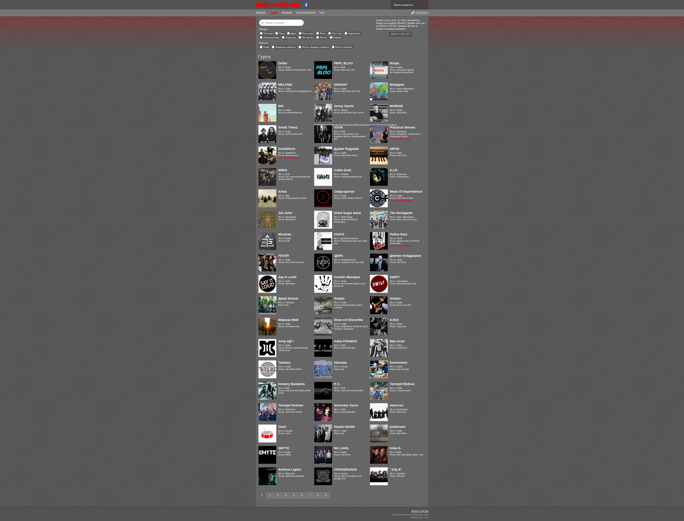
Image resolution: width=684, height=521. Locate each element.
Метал (323, 37)
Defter (282, 63)
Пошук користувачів (400, 514)
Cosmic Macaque (347, 277)
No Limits (341, 448)
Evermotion (398, 362)
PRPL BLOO (343, 63)
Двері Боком (288, 298)
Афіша (260, 12)
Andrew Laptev (289, 469)
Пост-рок (337, 33)
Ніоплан (340, 362)
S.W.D (394, 320)
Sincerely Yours (346, 405)
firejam (339, 298)
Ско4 (282, 427)
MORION (396, 106)
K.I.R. (394, 170)
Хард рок (290, 37)
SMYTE (283, 448)
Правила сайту (416, 517)
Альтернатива (271, 37)
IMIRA (282, 170)
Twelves (284, 362)
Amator (395, 298)
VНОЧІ (339, 234)
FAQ (426, 517)
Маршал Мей (288, 320)
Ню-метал (308, 37)
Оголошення (305, 12)
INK (281, 106)
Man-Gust (397, 341)
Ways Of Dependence (406, 191)
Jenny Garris (344, 106)
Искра (394, 63)
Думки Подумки (346, 149)
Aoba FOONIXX (345, 341)
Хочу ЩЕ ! (286, 341)
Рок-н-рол (308, 33)
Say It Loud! (287, 277)
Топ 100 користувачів (419, 514)
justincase (397, 427)
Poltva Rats (398, 234)
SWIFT (395, 277)
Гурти (274, 12)
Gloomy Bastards (291, 384)
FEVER (283, 255)
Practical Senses (402, 127)
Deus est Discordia (348, 320)
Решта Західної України (315, 47)
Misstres (284, 234)
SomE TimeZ (288, 127)
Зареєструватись (403, 4)
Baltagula (397, 84)
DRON (394, 149)
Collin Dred (342, 170)
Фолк (323, 33)
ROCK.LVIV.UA (419, 511)
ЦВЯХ (338, 255)
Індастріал (354, 33)
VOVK (338, 127)
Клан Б (395, 448)
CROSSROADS (345, 469)
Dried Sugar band (347, 213)
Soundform (286, 149)
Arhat (282, 191)
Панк (281, 33)
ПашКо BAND (344, 427)
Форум (287, 12)
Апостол (396, 405)
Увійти (422, 4)
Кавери (337, 37)
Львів (266, 47)
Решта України (343, 47)
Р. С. (337, 384)
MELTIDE (285, 84)
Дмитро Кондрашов (405, 255)
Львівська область (285, 47)
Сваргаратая (344, 191)
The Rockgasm (401, 213)
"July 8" (396, 469)
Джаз (293, 33)
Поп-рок (268, 33)
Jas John (285, 213)
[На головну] (279, 4)
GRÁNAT (341, 84)
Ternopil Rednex (402, 384)
